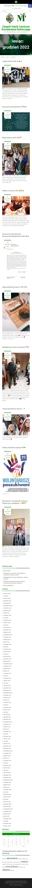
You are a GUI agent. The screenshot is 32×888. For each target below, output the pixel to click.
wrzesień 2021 (7, 724)
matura (24, 861)
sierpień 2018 (7, 813)
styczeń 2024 (7, 656)
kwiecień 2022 (7, 707)
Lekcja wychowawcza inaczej (12, 409)
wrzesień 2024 (7, 637)
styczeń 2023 (7, 685)
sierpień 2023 (7, 668)
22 (16, 842)
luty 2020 (6, 770)
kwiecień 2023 (7, 678)
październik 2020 (8, 751)
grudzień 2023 (7, 659)
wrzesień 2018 (7, 811)
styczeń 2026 (7, 598)
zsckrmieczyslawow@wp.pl (21, 5)
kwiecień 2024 (7, 649)
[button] (30, 6)
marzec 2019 (7, 797)
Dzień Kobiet (7, 570)
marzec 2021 (7, 738)
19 (4, 842)
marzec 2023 (7, 680)
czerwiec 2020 (7, 760)
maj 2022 (6, 705)
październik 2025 (8, 605)
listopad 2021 (7, 719)
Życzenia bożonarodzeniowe (12, 107)
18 (27, 841)
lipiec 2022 (6, 700)
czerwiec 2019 (7, 789)
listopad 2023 (7, 661)
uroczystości (12, 866)
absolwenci (4, 858)
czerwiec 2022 (7, 702)
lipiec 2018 (6, 816)
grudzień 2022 (7, 688)
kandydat (15, 862)
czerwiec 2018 (7, 818)
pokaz (14, 864)
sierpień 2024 (7, 639)
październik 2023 (8, 663)
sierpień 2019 (7, 784)
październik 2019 (8, 780)
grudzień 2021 (7, 717)
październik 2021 (8, 721)
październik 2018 (8, 809)
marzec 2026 (7, 593)
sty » (24, 846)
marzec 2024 (7, 651)
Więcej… (10, 98)
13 (8, 841)
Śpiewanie (12, 870)
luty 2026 (6, 596)
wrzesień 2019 (7, 782)
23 (20, 842)
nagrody (3, 864)
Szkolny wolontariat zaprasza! (12, 447)
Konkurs (19, 862)
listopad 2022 (7, 690)
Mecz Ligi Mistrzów (8, 585)
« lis (8, 846)
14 (12, 841)
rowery (23, 864)
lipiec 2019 (6, 787)
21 (12, 842)
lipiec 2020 (6, 758)
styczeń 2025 (7, 627)
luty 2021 (6, 741)
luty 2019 (6, 799)
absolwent (12, 858)
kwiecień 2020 (7, 765)
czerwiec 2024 (7, 644)
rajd (21, 864)
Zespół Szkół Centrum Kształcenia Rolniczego (16, 28)
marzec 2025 (7, 622)
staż (25, 864)
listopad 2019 (7, 777)
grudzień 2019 (7, 775)
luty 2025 (6, 625)
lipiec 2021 (6, 729)
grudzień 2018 (7, 804)
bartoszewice (25, 858)
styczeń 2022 (7, 714)
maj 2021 (6, 734)
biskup (3, 862)
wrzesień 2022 (7, 695)
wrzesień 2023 (7, 666)
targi (27, 864)
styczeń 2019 (7, 801)
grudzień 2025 (7, 600)
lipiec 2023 (6, 671)
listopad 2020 (7, 748)
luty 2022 (6, 712)
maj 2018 (6, 821)
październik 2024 (8, 634)
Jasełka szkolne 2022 (9, 61)
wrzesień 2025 (7, 608)
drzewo (8, 862)
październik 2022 (8, 692)
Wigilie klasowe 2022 (9, 138)
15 (16, 841)
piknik (7, 864)
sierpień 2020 (7, 755)
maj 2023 (6, 675)
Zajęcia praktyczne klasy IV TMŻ (13, 287)
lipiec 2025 (6, 613)
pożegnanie (17, 864)
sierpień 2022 (7, 697)
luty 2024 (6, 654)
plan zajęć (10, 864)
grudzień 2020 (7, 746)
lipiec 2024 (6, 642)
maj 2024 (6, 646)
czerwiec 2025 (7, 615)
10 (24, 839)
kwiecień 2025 (7, 620)
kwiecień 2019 (7, 794)
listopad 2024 (7, 632)
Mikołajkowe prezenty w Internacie (13, 347)
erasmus (11, 862)
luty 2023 (6, 683)
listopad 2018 (7, 806)
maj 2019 (6, 792)
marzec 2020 (7, 767)
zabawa (6, 869)
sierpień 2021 (7, 726)
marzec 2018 (7, 826)
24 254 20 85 (17, 8)
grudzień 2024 (7, 630)
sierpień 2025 (7, 610)
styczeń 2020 (7, 772)
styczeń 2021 (7, 743)
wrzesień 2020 (7, 753)
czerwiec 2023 (7, 673)
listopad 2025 (7, 603)
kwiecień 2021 (7, 736)
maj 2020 (6, 763)
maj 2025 (6, 617)
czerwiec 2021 (7, 731)
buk (6, 862)
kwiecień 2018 (7, 823)
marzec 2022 (7, 709)
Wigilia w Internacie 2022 (10, 191)
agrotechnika (20, 858)
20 (8, 842)
